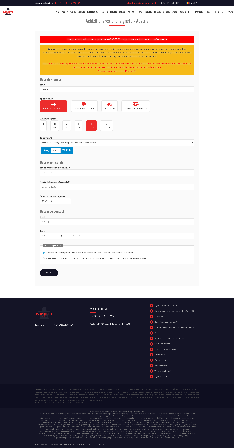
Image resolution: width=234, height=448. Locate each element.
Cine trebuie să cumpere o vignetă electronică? (174, 327)
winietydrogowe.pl (93, 435)
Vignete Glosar (160, 376)
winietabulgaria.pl (106, 431)
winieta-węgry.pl (171, 429)
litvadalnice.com (173, 418)
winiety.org (78, 435)
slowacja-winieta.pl (65, 425)
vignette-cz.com (62, 427)
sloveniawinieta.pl (163, 422)
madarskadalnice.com (125, 420)
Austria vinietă (160, 355)
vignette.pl (142, 427)
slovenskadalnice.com (182, 422)
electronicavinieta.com (73, 418)
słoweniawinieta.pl (158, 425)
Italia (190, 11)
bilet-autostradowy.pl (81, 414)
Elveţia (174, 11)
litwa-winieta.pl (188, 418)
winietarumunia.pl (98, 433)
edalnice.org (45, 418)
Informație (199, 11)
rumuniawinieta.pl (124, 422)
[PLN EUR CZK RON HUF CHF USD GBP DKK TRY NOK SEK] (56, 150)
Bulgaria (81, 11)
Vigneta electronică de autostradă (168, 306)
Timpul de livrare (212, 11)
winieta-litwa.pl (121, 429)
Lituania (113, 11)
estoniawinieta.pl (114, 418)
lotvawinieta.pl (93, 420)
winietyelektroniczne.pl (112, 435)
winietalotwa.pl (188, 431)
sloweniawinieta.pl (100, 425)
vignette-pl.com (78, 427)
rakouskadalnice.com (106, 422)
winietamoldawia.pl (47, 433)
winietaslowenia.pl (150, 433)
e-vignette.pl (173, 416)
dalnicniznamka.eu (139, 416)
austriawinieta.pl (63, 414)
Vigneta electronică (162, 371)
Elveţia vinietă (160, 360)
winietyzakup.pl (183, 435)
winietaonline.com (65, 433)
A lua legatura (227, 11)
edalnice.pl (56, 418)
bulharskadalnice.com (157, 414)
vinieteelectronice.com (53, 429)
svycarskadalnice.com (120, 425)
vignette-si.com (128, 427)
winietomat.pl (65, 435)
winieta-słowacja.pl (138, 429)
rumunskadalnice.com (144, 422)
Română (193, 3)
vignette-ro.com (113, 427)
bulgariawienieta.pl (121, 414)
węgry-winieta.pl (60, 438)
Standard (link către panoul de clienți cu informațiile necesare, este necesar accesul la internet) (90, 252)
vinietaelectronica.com (186, 427)
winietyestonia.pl (132, 435)
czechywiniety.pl (102, 416)
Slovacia (157, 11)
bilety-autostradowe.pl (101, 414)
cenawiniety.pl (175, 414)
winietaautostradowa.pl (86, 431)
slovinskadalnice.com (46, 425)
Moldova (131, 11)
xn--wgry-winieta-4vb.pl (124, 438)
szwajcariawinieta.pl (140, 425)
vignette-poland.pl (95, 427)
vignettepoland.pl (156, 427)
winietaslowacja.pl (133, 433)
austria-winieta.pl (46, 414)
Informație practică (162, 316)
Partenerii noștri (161, 366)
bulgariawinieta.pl (138, 414)
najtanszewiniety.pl (185, 420)
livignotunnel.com (76, 420)
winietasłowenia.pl (187, 433)
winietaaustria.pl (46, 431)
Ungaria (183, 11)
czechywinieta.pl (85, 416)
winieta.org (185, 429)
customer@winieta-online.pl (142, 3)
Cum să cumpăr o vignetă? (165, 322)
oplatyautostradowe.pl (51, 422)
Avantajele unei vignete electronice (169, 338)
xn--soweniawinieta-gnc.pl (101, 438)
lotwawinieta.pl (107, 420)
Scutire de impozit (162, 344)
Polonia (139, 11)
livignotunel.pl (61, 420)
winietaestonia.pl (158, 431)
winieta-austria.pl (89, 429)
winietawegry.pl (50, 435)
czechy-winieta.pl (68, 416)
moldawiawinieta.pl (167, 420)
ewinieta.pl (148, 418)
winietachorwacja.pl (124, 431)
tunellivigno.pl (174, 425)
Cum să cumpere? (60, 11)
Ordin (48, 273)
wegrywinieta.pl (72, 429)
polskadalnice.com (87, 422)
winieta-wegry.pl (155, 429)
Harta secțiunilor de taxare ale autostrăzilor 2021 (174, 311)
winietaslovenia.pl (116, 433)
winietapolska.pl (82, 433)
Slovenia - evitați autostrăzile (166, 349)
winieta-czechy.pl (105, 429)
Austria (73, 11)
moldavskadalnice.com (146, 420)
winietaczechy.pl (142, 431)
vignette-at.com (189, 425)
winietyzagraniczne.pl (166, 435)
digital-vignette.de (157, 416)
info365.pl (160, 418)
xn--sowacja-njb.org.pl (78, 438)
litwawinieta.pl (46, 420)
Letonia (122, 11)
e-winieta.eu (186, 416)
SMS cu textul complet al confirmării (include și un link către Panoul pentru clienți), (96, 258)
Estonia (105, 11)
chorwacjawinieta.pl (51, 416)
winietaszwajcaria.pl (169, 433)
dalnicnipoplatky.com (120, 416)
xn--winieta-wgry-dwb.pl (171, 438)
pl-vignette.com (70, 422)
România (148, 11)
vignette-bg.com (45, 427)
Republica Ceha (93, 11)
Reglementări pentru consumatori (169, 333)
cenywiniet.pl (189, 414)
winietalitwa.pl (173, 431)
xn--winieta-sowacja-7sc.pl (147, 438)
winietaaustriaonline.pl (65, 431)
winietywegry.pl (148, 435)
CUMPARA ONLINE (172, 3)
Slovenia (166, 11)
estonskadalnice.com (133, 418)
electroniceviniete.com (95, 418)
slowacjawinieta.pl (83, 425)
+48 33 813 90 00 (68, 3)
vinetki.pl (170, 427)
